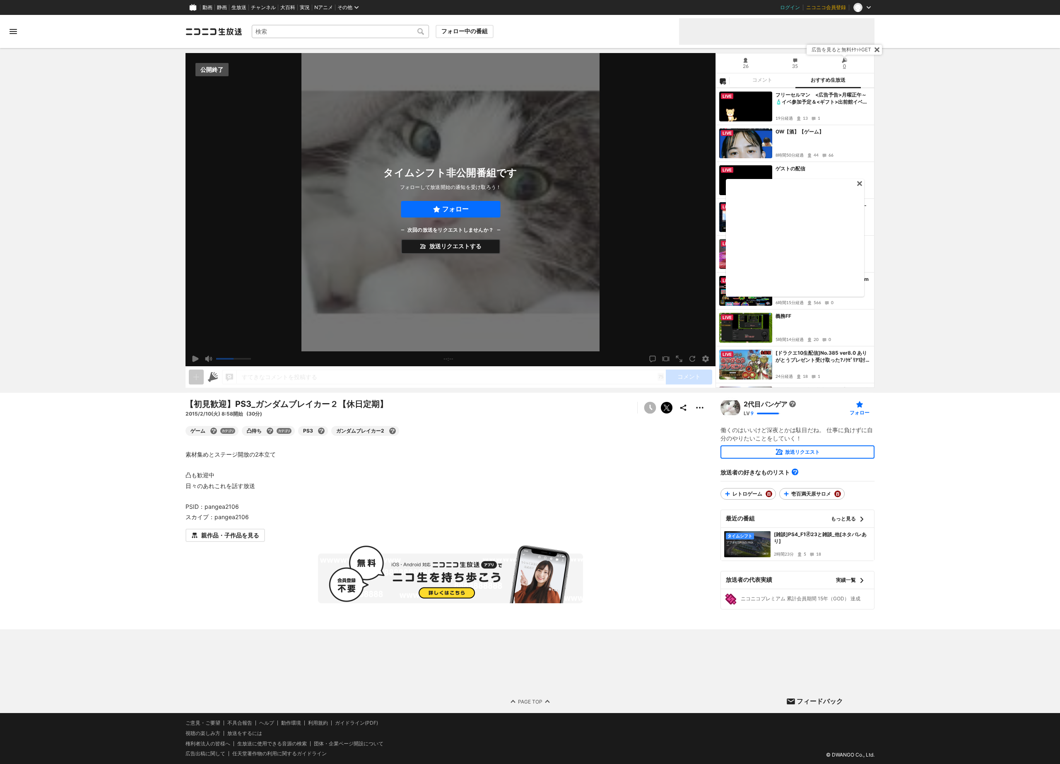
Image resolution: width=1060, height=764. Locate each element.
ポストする (666, 407)
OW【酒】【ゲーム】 (800, 131)
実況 (305, 7)
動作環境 (291, 722)
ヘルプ (266, 722)
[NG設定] (722, 81)
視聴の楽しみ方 (203, 733)
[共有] (683, 407)
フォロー (455, 209)
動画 (207, 7)
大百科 (287, 7)
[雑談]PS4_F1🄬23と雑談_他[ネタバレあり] (820, 537)
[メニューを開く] (13, 31)
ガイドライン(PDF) (356, 722)
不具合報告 (239, 722)
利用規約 (318, 722)
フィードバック (820, 701)
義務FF (783, 316)
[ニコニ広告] (212, 377)
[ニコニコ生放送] (214, 31)
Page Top (530, 701)
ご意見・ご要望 (203, 723)
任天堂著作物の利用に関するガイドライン (279, 753)
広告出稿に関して (205, 753)
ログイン (790, 7)
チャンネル (263, 7)
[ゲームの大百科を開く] (213, 431)
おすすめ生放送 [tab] (828, 80)
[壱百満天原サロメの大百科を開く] (837, 494)
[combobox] (340, 31)
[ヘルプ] (795, 472)
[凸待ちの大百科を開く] (270, 431)
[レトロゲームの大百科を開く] (769, 494)
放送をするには (244, 732)
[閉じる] (877, 50)
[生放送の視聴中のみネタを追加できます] (196, 377)
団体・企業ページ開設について (348, 743)
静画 (222, 7)
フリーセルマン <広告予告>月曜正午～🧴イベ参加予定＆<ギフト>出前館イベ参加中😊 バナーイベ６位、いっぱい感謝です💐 (822, 99)
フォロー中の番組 (464, 31)
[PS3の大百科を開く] (321, 431)
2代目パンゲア (766, 404)
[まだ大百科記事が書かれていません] (792, 404)
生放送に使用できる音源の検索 (272, 743)
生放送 (238, 7)
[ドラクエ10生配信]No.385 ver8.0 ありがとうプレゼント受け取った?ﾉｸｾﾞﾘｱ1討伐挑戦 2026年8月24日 (823, 357)
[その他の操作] (700, 407)
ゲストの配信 (790, 168)
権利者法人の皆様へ (208, 743)
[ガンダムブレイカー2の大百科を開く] (392, 431)
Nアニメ (323, 7)
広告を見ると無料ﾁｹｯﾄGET (841, 49)
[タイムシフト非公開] (650, 407)
